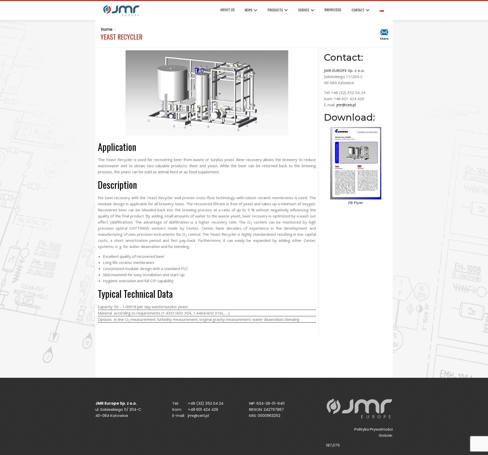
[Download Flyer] (356, 162)
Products (275, 9)
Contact (358, 9)
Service (303, 9)
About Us (227, 9)
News (248, 9)
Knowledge (333, 9)
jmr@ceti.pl (346, 104)
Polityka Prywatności (373, 429)
